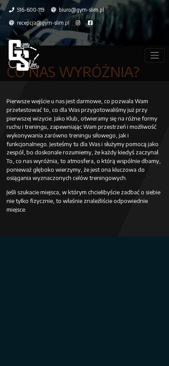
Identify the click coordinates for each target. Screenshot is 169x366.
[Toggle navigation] (155, 55)
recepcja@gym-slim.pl (42, 23)
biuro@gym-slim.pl (81, 10)
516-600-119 (30, 10)
